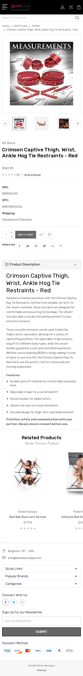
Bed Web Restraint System (27, 517)
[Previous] (5, 123)
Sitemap (41, 670)
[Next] (78, 123)
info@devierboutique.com (25, 558)
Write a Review (32, 174)
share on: (8, 244)
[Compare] (71, 8)
